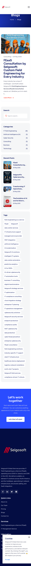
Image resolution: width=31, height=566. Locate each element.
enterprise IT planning (11, 304)
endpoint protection (11, 321)
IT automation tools (11, 276)
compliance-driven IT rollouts (14, 377)
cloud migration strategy (12, 300)
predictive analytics (11, 264)
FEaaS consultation (10, 345)
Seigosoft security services (13, 317)
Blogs (3, 512)
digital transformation (11, 284)
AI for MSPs (8, 268)
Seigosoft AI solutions (12, 252)
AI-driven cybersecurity (12, 272)
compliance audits (10, 325)
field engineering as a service (14, 220)
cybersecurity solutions (12, 313)
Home (12, 20)
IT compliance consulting (12, 296)
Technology (15, 148)
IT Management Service (9, 529)
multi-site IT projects (11, 369)
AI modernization (10, 248)
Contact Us (5, 516)
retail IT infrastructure (11, 357)
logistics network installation (14, 365)
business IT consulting (12, 280)
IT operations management (13, 308)
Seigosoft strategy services (13, 288)
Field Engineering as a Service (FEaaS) (13, 525)
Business (15, 145)
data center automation (12, 260)
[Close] (29, 537)
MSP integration (9, 240)
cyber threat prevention (12, 337)
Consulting (7, 57)
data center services (11, 228)
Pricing (3, 509)
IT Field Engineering (15, 131)
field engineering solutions (13, 349)
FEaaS (6, 224)
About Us (4, 502)
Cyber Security (15, 138)
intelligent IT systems (11, 256)
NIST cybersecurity (10, 329)
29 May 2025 (17, 57)
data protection (9, 333)
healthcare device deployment (14, 361)
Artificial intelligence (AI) (15, 134)
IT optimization (9, 292)
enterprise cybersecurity (12, 341)
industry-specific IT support (13, 353)
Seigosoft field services (12, 373)
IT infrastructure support (12, 232)
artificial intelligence (11, 244)
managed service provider (13, 236)
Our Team (4, 505)
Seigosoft (14, 224)
